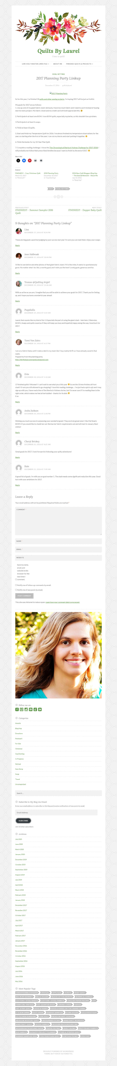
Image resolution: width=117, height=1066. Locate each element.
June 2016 (19, 976)
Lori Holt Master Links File (34, 64)
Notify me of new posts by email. (30, 590)
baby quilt (80, 993)
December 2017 (21, 905)
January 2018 (20, 900)
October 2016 (20, 956)
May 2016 (18, 981)
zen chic (85, 1036)
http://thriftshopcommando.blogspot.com (31, 359)
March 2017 (19, 931)
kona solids (72, 1012)
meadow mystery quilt (27, 1020)
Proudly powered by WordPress (58, 1051)
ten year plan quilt (50, 1036)
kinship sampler (55, 1012)
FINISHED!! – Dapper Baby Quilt (85, 209)
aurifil (68, 993)
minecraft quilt (24, 1024)
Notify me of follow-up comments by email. (34, 585)
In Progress (19, 759)
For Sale (18, 744)
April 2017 (19, 926)
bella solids (42, 997)
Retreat (18, 764)
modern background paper (29, 1028)
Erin (26, 374)
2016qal (45, 993)
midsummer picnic (51, 1020)
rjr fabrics (21, 1032)
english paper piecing (78, 1001)
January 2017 (20, 941)
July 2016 (18, 971)
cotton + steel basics (27, 1001)
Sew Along (19, 769)
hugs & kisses (41, 1008)
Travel (17, 779)
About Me (57, 64)
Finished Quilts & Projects (78, 64)
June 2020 (19, 844)
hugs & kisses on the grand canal (68, 1008)
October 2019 (20, 865)
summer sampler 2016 (26, 1036)
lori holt (44, 1016)
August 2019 (20, 875)
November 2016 (21, 951)
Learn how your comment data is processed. (63, 602)
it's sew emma (23, 1012)
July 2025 (18, 839)
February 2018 (20, 895)
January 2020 (20, 854)
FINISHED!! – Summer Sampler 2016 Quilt (34, 210)
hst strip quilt (23, 1008)
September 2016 (21, 961)
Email (19, 549)
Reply (17, 245)
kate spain (38, 1012)
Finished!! (18, 739)
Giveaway (18, 749)
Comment (21, 509)
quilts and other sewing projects (51, 99)
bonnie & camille (84, 997)
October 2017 (20, 915)
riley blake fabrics (88, 1028)
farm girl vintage (25, 1005)
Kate (26, 466)
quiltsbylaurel (67, 85)
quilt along (70, 1028)
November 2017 (21, 910)
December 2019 (21, 859)
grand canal (64, 1005)
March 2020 (19, 849)
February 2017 (20, 936)
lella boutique (89, 1012)
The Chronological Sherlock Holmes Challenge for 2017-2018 (73, 147)
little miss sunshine (26, 1016)
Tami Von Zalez (32, 340)
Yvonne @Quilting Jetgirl (37, 282)
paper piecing (53, 1028)
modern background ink (65, 1024)
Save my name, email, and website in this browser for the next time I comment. (23, 572)
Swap (17, 774)
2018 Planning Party (51, 173)
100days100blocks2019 (27, 993)
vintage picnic (70, 1036)
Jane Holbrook (31, 254)
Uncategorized (20, 784)
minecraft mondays (74, 1020)
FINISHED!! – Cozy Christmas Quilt (27, 173)
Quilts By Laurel (58, 50)
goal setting (62, 189)
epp (94, 1001)
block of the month (62, 997)
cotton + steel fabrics (52, 1001)
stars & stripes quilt (69, 1032)
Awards (18, 723)
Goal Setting (58, 74)
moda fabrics (42, 1024)
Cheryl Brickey (31, 441)
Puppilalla (29, 309)
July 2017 (18, 920)
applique (56, 993)
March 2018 (19, 890)
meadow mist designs (63, 1016)
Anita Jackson (31, 410)
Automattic (66, 1054)
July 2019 (18, 880)
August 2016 (20, 966)
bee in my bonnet (24, 997)
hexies (78, 1005)
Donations (19, 733)
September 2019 (21, 870)
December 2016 (21, 946)
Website (20, 558)
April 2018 (19, 885)
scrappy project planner (43, 1032)
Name (19, 541)
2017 (51, 189)
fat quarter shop (46, 1005)
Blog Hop (18, 728)
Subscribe (23, 821)
